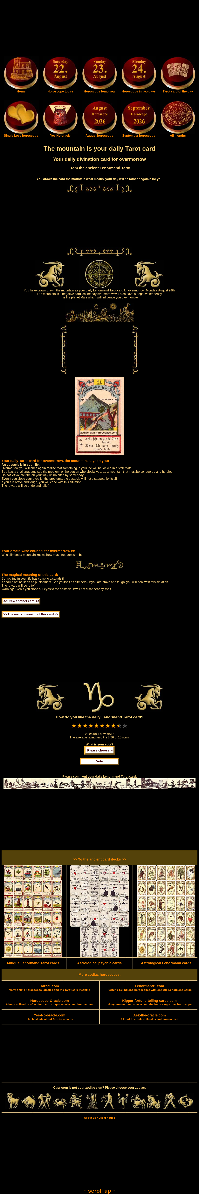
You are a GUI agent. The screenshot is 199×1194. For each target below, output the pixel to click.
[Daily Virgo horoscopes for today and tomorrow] (92, 1107)
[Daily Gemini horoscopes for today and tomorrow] (44, 1107)
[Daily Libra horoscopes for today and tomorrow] (107, 1107)
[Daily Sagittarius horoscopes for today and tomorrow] (139, 1107)
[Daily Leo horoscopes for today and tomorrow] (76, 1107)
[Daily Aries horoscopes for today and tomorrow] (13, 1107)
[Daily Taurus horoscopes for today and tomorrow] (29, 1107)
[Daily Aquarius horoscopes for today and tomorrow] (170, 1107)
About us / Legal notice (99, 1117)
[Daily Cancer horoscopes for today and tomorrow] (60, 1107)
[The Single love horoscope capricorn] (21, 133)
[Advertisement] (99, 29)
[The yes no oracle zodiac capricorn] (60, 133)
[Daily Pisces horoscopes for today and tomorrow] (186, 1107)
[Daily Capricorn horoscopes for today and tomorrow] (154, 1107)
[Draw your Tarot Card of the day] (177, 88)
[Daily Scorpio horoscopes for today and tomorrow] (123, 1107)
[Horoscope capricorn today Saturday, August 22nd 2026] (21, 88)
